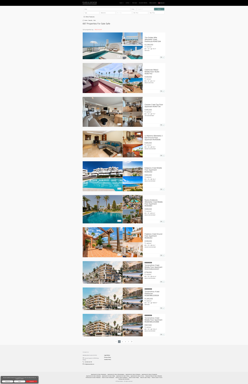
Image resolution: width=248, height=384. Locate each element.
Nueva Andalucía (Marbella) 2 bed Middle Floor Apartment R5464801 (154, 203)
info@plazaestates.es (89, 364)
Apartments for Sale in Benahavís (98, 374)
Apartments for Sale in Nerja (122, 376)
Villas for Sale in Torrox (157, 377)
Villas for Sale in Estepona (121, 377)
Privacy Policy (107, 357)
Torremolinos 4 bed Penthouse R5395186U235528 (152, 293)
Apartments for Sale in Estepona (133, 374)
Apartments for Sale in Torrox (137, 376)
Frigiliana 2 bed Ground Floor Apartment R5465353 (153, 236)
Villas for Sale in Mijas (134, 377)
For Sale (134, 2)
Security (90, 20)
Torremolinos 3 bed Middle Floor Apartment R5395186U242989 (153, 320)
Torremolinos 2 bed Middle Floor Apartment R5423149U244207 (153, 267)
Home (85, 20)
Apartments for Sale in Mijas (108, 376)
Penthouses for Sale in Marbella (93, 377)
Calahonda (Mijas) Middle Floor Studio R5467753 (152, 72)
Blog (121, 2)
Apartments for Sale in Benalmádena (116, 374)
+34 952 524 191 (88, 362)
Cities (127, 2)
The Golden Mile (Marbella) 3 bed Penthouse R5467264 (153, 39)
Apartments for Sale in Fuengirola (149, 374)
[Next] (128, 341)
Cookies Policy (107, 359)
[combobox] (107, 9)
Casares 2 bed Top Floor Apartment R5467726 (154, 105)
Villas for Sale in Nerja (145, 377)
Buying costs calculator (124, 379)
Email (163, 57)
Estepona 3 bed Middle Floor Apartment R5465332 (153, 170)
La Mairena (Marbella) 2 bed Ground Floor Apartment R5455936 (154, 138)
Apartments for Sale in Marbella (93, 376)
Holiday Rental (143, 2)
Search (159, 9)
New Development (148, 262)
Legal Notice (107, 355)
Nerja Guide (152, 2)
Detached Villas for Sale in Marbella (153, 376)
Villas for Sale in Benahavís (108, 377)
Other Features (89, 16)
